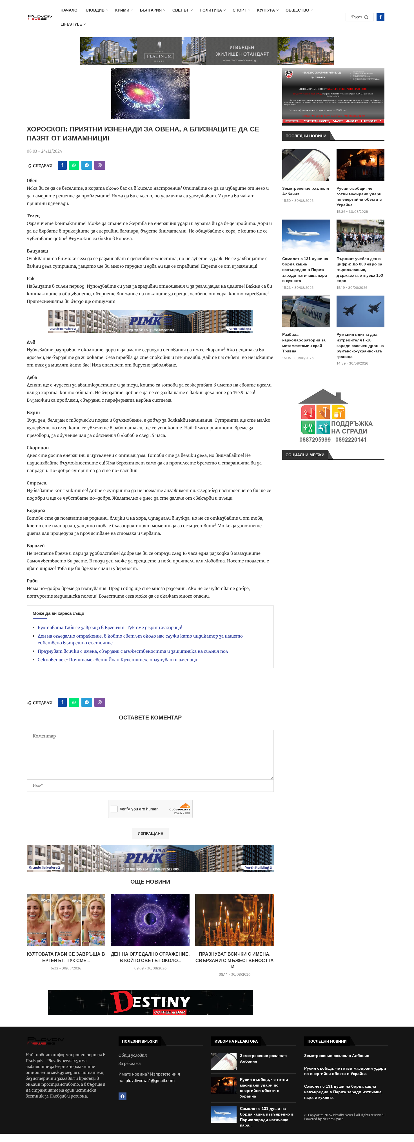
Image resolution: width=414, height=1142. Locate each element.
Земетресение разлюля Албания (305, 191)
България (151, 10)
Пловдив (94, 10)
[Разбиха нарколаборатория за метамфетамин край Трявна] (306, 312)
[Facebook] (380, 17)
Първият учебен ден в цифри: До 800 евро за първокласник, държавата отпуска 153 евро (360, 269)
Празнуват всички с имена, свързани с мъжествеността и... (234, 960)
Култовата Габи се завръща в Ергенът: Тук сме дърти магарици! (110, 627)
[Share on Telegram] (86, 165)
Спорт (239, 10)
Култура (266, 10)
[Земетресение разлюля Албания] (306, 165)
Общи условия (133, 1055)
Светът (180, 10)
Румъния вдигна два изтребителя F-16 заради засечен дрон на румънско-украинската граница (360, 345)
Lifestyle (71, 24)
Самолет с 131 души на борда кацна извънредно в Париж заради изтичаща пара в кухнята (305, 269)
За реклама (130, 1063)
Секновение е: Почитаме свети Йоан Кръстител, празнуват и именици (117, 659)
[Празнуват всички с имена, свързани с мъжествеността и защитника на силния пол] (234, 920)
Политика (211, 10)
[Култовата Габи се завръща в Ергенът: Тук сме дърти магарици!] (66, 920)
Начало (69, 10)
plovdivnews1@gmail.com (150, 1080)
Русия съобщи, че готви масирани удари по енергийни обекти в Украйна (359, 196)
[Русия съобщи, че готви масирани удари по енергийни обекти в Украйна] (361, 165)
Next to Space (332, 1119)
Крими (122, 10)
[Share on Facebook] (62, 165)
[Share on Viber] (99, 165)
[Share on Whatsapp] (74, 165)
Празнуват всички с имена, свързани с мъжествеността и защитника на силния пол (133, 651)
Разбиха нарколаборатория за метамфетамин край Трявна (304, 342)
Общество (297, 10)
